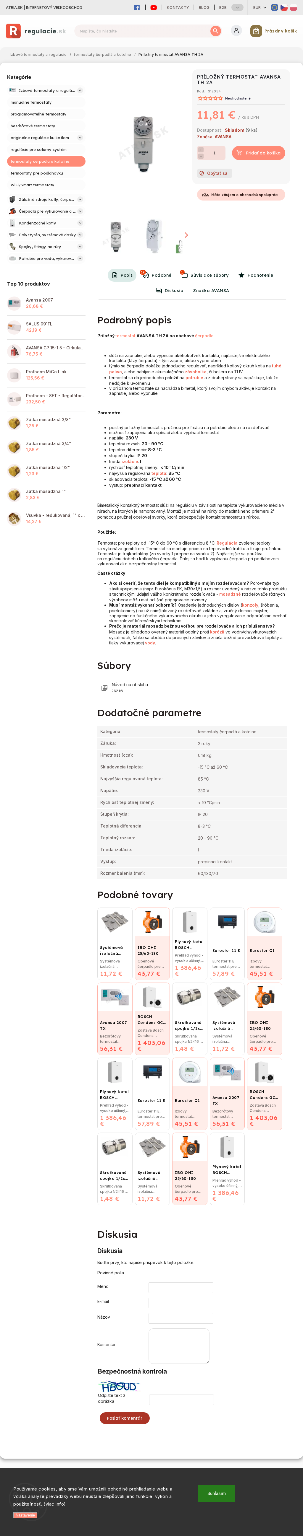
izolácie (130, 461)
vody (150, 642)
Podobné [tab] (156, 274)
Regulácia (227, 542)
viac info (55, 1504)
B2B (223, 7)
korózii (217, 631)
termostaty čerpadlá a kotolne (227, 731)
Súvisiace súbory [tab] (204, 274)
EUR (257, 7)
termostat (125, 335)
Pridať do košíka (263, 153)
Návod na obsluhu (130, 687)
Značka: (214, 136)
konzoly (250, 604)
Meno (103, 1286)
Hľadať (215, 31)
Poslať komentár (125, 1418)
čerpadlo (204, 335)
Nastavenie (25, 1515)
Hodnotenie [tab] (260, 275)
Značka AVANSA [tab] (211, 290)
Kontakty (178, 7)
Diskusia (174, 290)
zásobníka (196, 371)
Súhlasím (216, 1493)
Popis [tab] (127, 275)
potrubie (194, 377)
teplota (159, 473)
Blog (204, 7)
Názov (103, 1317)
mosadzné (230, 594)
